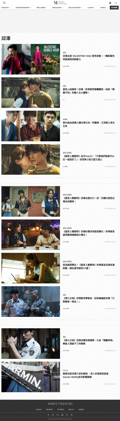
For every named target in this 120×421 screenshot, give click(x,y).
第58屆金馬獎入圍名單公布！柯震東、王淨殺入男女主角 (89, 124)
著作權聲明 (60, 409)
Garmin (65, 370)
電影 (64, 294)
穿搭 (64, 52)
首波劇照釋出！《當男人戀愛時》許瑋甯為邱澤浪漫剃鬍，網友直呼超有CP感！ (89, 266)
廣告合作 (71, 409)
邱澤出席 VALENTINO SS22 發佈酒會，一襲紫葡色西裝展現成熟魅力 (89, 58)
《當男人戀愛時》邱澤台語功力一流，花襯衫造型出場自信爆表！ (89, 200)
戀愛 (64, 86)
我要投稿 (81, 409)
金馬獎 (65, 119)
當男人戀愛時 (67, 152)
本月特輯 (114, 8)
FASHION (5, 8)
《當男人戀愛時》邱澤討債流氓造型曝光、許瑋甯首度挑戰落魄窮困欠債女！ (89, 233)
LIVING (90, 8)
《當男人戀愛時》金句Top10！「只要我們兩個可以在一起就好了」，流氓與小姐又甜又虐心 (88, 158)
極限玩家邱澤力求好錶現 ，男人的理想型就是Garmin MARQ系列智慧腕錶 (85, 375)
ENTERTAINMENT (23, 8)
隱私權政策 (49, 409)
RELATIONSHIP (75, 8)
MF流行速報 (66, 66)
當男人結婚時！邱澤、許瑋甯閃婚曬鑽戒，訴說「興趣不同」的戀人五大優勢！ (89, 91)
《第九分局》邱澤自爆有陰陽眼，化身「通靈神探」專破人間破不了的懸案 (89, 342)
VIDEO (103, 8)
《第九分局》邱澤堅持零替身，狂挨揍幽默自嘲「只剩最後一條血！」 (89, 300)
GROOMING (57, 8)
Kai (63, 99)
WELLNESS (41, 8)
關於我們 (38, 409)
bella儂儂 (65, 166)
